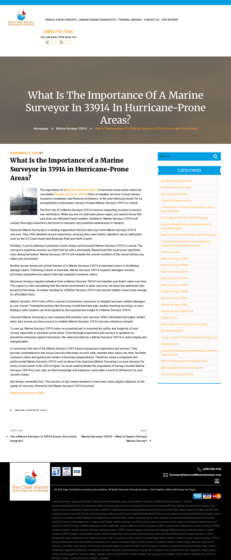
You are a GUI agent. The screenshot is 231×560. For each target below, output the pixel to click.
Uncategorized (169, 344)
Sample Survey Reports (61, 19)
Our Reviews (169, 19)
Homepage (41, 128)
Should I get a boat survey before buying (184, 324)
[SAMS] (52, 42)
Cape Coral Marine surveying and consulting (85, 489)
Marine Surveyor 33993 (174, 304)
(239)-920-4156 (212, 469)
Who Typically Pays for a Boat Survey (182, 367)
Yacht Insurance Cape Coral (177, 374)
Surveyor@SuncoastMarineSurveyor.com (195, 474)
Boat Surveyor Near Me (174, 194)
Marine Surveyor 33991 (174, 298)
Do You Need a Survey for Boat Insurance (184, 217)
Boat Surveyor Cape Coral (176, 187)
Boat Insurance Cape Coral (176, 180)
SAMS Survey (169, 317)
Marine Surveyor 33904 (174, 258)
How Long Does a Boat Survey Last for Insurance (188, 234)
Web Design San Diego (183, 489)
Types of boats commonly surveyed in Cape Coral (189, 337)
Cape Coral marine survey (176, 200)
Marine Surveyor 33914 (71, 128)
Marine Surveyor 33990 (174, 291)
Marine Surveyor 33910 (174, 271)
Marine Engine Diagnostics (97, 19)
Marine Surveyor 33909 (174, 265)
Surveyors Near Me (172, 330)
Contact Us (151, 19)
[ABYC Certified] (65, 42)
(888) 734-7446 (58, 31)
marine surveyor (170, 252)
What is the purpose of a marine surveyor (184, 361)
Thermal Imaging (130, 19)
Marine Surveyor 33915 (174, 285)
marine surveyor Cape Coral (177, 311)
